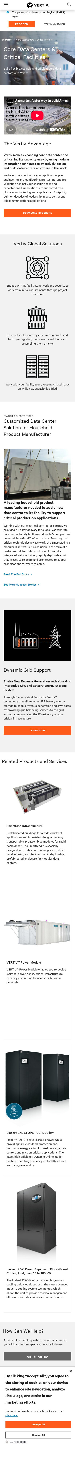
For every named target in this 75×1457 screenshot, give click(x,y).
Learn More (38, 730)
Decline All (38, 1435)
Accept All (38, 1424)
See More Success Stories (20, 584)
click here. (11, 1415)
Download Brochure (37, 212)
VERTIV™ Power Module (24, 962)
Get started (37, 1356)
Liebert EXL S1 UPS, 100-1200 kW (30, 1132)
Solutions (7, 39)
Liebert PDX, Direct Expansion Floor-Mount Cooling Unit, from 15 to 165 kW (37, 1271)
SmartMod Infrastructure (25, 826)
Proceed (21, 24)
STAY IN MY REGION (54, 24)
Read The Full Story (16, 574)
